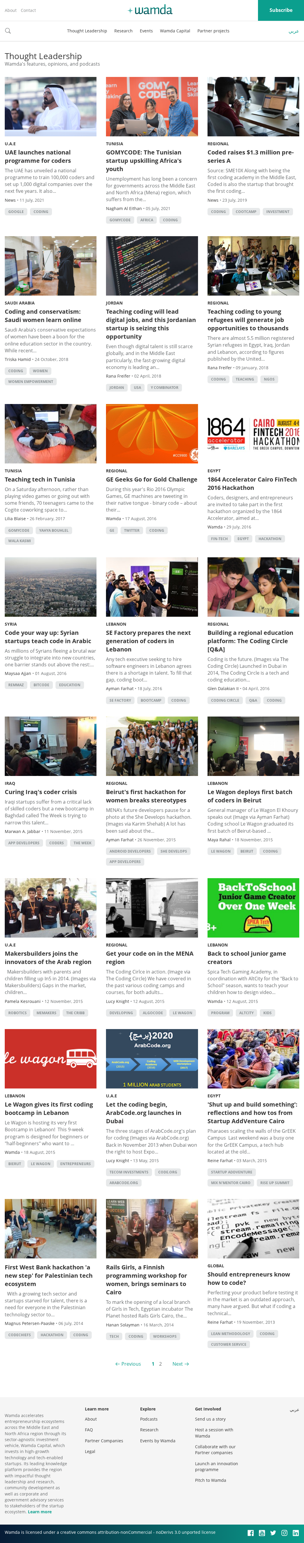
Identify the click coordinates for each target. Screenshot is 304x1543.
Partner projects (213, 31)
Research (123, 31)
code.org (167, 1172)
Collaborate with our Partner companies (215, 1449)
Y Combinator (164, 387)
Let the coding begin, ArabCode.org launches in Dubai (143, 1112)
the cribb (75, 1012)
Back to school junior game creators (247, 957)
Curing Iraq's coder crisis (41, 792)
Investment (277, 211)
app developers (23, 842)
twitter (132, 530)
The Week (82, 842)
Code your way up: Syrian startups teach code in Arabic (48, 637)
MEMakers (46, 1012)
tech (114, 1336)
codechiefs (19, 1334)
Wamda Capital (175, 31)
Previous (131, 1364)
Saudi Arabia (20, 303)
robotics (17, 1012)
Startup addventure (231, 1172)
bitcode (41, 684)
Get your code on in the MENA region (150, 957)
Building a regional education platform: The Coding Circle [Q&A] (250, 641)
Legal (90, 1451)
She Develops (174, 851)
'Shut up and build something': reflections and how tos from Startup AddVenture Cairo (252, 1112)
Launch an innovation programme (216, 1466)
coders (56, 842)
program (220, 1012)
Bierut (14, 1163)
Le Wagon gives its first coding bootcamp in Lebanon (49, 1108)
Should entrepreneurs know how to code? (249, 1278)
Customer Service (228, 1344)
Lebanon (116, 624)
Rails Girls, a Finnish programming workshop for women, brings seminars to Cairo (146, 1279)
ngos (269, 379)
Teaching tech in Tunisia (40, 479)
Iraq (10, 783)
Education (69, 684)
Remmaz (16, 684)
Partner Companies (104, 1440)
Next (177, 1364)
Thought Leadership (87, 31)
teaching (245, 379)
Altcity (246, 1012)
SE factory (120, 700)
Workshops (165, 1336)
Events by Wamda (157, 1440)
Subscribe (281, 10)
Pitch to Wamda (210, 1480)
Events (146, 31)
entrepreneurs (75, 1163)
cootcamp (246, 211)
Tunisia (114, 143)
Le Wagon (221, 851)
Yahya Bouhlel (54, 530)
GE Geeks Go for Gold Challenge (151, 479)
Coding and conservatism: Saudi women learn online (43, 315)
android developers (130, 851)
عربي (294, 31)
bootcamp (151, 700)
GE (112, 530)
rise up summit (274, 1182)
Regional (218, 143)
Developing (121, 1012)
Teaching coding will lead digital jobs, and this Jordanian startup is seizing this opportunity (151, 323)
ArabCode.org (124, 1182)
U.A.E (10, 143)
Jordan (114, 303)
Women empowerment (30, 381)
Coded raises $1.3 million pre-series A (251, 156)
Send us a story (210, 1419)
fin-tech (219, 538)
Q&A (253, 700)
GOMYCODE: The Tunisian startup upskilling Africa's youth (144, 160)
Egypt (214, 471)
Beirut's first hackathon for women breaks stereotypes (146, 796)
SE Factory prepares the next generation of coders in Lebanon (148, 641)
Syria (11, 624)
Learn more (40, 1511)
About (11, 10)
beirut (246, 851)
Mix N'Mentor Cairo (231, 1182)
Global (216, 1266)
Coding (41, 211)
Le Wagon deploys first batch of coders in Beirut (250, 796)
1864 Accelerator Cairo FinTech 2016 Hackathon (252, 483)
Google (16, 211)
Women (40, 370)
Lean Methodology (230, 1333)
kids (267, 1012)
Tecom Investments (129, 1172)
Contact (28, 10)
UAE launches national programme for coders (38, 156)
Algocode (153, 1012)
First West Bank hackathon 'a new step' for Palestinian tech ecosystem (49, 1275)
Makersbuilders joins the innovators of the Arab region (48, 957)
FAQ (89, 1429)
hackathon (270, 538)
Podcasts (149, 1419)
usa (137, 387)
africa (146, 220)
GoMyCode (120, 220)
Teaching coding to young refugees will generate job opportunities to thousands (248, 319)
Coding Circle (225, 700)
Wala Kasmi (19, 540)
